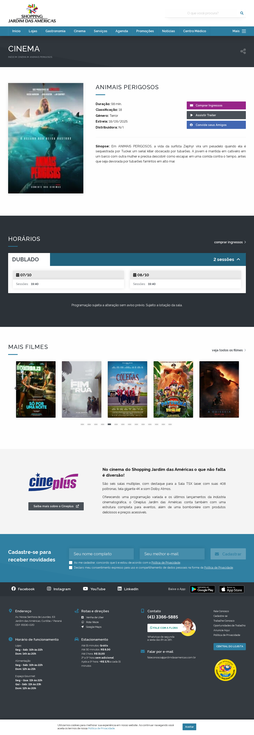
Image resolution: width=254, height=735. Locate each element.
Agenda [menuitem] (121, 31)
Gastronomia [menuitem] (55, 31)
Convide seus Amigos (211, 125)
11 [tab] (149, 424)
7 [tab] (122, 424)
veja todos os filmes (227, 350)
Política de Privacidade (165, 562)
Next (238, 389)
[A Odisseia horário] (173, 389)
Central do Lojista (229, 646)
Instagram (62, 589)
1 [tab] (82, 424)
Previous (16, 389)
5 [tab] (109, 424)
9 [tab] (136, 424)
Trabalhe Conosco (224, 620)
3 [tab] (95, 424)
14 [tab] (170, 424)
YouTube (97, 589)
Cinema (22, 57)
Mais (237, 31)
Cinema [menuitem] (80, 31)
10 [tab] (143, 424)
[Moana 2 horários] (219, 389)
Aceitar (189, 726)
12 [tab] (156, 424)
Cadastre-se (220, 615)
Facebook (26, 589)
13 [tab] (163, 424)
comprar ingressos (228, 242)
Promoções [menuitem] (145, 31)
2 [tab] (89, 424)
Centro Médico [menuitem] (194, 31)
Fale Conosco (221, 611)
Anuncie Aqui (222, 630)
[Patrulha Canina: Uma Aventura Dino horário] (127, 389)
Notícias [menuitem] (168, 31)
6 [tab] (116, 424)
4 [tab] (102, 424)
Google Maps (93, 626)
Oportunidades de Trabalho (229, 625)
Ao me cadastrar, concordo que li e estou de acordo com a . (127, 562)
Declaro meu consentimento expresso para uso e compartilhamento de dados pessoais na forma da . (153, 567)
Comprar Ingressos (208, 105)
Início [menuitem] (16, 31)
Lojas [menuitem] (33, 31)
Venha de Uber (95, 617)
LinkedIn (131, 589)
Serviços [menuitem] (100, 31)
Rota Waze (92, 622)
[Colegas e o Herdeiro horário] (81, 389)
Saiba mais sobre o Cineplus (55, 506)
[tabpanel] (36, 389)
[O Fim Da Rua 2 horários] (36, 389)
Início (11, 57)
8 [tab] (129, 424)
